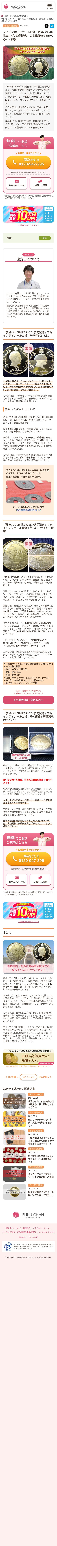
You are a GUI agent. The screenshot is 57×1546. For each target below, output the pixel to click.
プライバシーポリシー (41, 1228)
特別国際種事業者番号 (26, 1232)
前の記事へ (13, 1077)
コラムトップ (28, 1077)
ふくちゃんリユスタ (46, 1232)
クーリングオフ (8, 1232)
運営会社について (13, 1228)
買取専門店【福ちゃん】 (28, 1258)
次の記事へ (44, 1077)
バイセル (32, 1237)
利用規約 (26, 1228)
